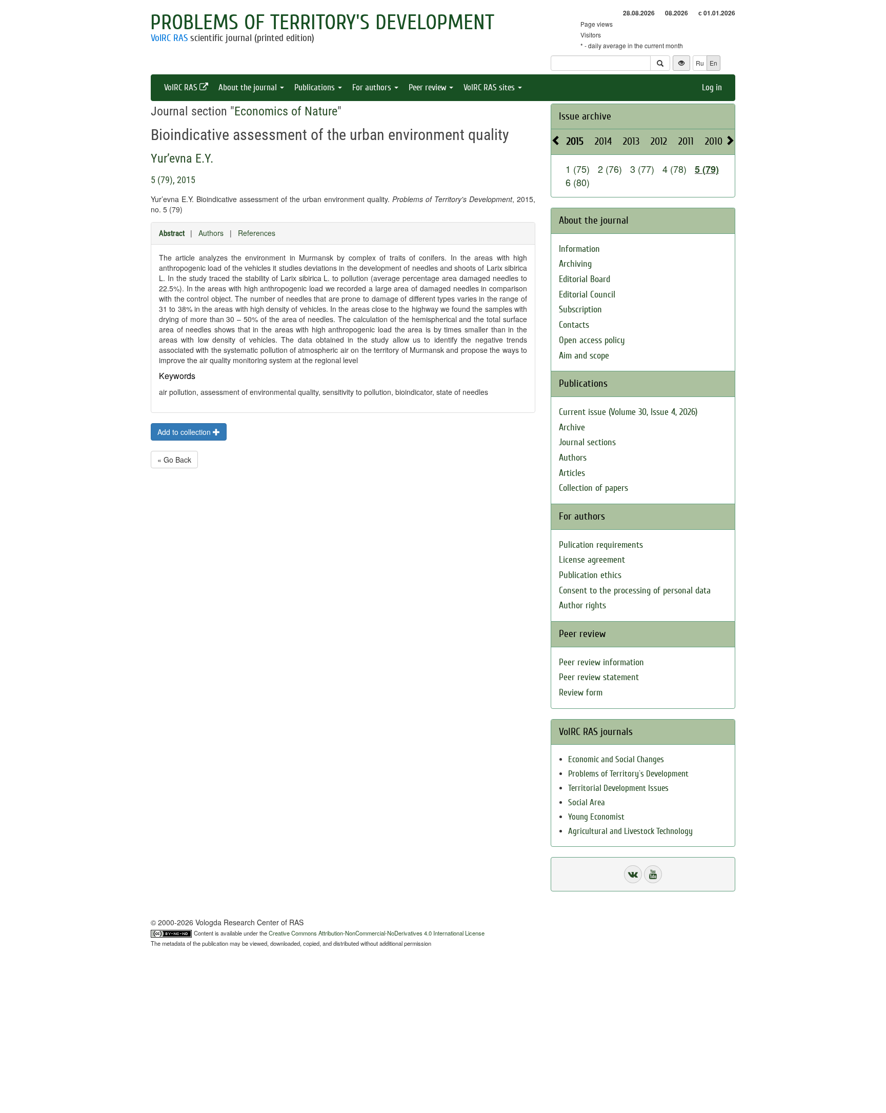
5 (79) (707, 169)
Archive (572, 427)
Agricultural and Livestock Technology (630, 831)
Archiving (575, 264)
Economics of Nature (285, 111)
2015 (575, 141)
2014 (603, 141)
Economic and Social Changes (616, 759)
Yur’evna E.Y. (182, 158)
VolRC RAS (169, 38)
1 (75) (578, 168)
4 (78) (674, 168)
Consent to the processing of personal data (635, 590)
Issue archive (585, 116)
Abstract (172, 233)
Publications (315, 87)
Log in (712, 87)
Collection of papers (593, 488)
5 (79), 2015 (173, 179)
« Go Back (174, 459)
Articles (572, 473)
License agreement (592, 559)
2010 (713, 141)
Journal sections (587, 442)
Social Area (586, 802)
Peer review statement (599, 677)
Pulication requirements (601, 545)
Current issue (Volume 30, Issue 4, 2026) (628, 412)
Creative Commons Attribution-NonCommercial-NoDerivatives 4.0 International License (377, 933)
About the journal (248, 87)
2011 (686, 141)
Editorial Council (587, 294)
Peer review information (601, 662)
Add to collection (185, 432)
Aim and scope (584, 355)
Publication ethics (590, 575)
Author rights (582, 605)
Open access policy (592, 340)
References (256, 233)
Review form (580, 692)
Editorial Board (584, 279)
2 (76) (610, 168)
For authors (372, 87)
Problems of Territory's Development (322, 22)
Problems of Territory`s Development (628, 774)
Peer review (428, 87)
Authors (211, 233)
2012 (659, 141)
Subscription (580, 309)
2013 (631, 141)
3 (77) (642, 168)
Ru (700, 62)
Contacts (574, 325)
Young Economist (596, 817)
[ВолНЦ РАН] (633, 874)
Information (579, 249)
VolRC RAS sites (490, 87)
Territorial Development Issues (618, 788)
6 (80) (578, 182)
